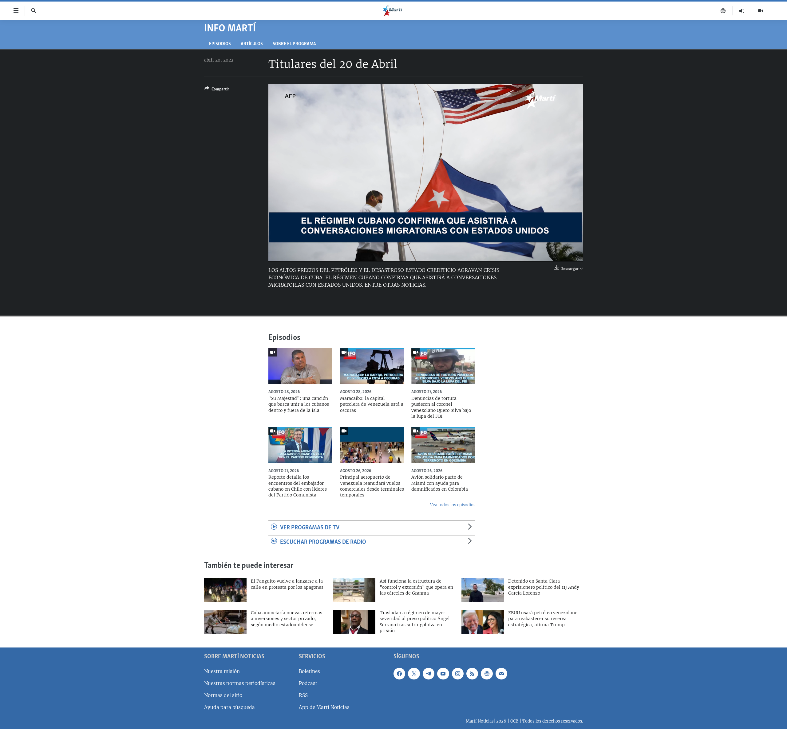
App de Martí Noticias (324, 707)
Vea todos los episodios (452, 505)
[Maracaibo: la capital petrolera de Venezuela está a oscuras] (372, 366)
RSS (303, 695)
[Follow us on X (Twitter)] (414, 673)
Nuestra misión (222, 671)
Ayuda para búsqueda (229, 707)
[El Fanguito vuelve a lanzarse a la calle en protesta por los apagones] (225, 590)
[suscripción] (501, 673)
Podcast (308, 683)
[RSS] (472, 673)
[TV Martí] (760, 10)
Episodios (220, 44)
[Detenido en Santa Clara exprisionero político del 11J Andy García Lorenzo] (482, 590)
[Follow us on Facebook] (399, 673)
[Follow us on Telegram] (428, 673)
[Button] (216, 90)
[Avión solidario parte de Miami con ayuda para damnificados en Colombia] (443, 445)
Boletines (309, 671)
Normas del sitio (223, 695)
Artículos (252, 44)
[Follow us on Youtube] (443, 673)
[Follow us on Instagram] (458, 673)
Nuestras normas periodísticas (239, 683)
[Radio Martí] (742, 10)
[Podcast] (723, 10)
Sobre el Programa (294, 44)
